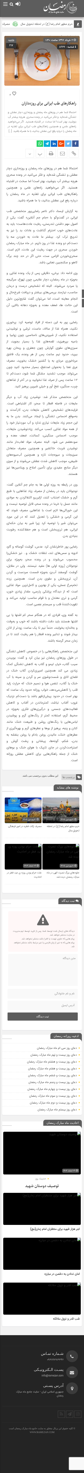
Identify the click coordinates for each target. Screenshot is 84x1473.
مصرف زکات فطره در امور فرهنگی (25, 826)
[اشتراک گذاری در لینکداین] (54, 143)
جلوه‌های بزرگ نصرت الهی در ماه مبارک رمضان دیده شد (63, 875)
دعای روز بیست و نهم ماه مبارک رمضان (53, 1054)
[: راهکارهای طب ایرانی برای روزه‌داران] (62, 153)
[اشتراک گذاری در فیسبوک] (75, 143)
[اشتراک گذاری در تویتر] (68, 143)
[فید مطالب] (61, 1414)
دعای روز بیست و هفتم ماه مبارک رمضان (52, 1068)
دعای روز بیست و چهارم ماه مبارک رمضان (52, 1089)
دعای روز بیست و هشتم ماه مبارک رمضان (52, 1061)
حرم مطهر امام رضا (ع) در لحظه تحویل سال (53, 24)
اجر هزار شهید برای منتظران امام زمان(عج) (55, 1229)
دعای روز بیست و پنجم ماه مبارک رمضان (52, 1082)
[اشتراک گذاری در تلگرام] (47, 143)
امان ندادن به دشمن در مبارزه (62, 1274)
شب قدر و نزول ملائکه (66, 1318)
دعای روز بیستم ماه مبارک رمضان (57, 1109)
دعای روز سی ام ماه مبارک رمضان (57, 1048)
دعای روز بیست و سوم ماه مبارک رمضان (53, 1095)
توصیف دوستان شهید (42, 1186)
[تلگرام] (69, 1414)
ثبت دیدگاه (42, 1016)
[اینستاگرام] (77, 1414)
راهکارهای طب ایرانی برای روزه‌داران (49, 103)
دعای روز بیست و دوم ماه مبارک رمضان (53, 1102)
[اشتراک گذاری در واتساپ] (40, 143)
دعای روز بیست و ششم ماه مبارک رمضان (52, 1075)
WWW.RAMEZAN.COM (42, 1432)
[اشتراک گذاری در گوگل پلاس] (61, 143)
